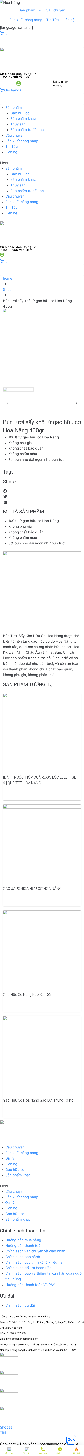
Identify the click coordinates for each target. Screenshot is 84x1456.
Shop (7, 289)
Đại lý (9, 1158)
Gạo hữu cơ (19, 113)
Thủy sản (17, 124)
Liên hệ (11, 152)
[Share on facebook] (42, 491)
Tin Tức (11, 146)
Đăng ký (57, 85)
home (7, 278)
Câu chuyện (15, 135)
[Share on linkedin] (42, 502)
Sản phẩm (13, 108)
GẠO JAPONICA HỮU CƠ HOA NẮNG (32, 888)
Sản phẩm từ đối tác (27, 130)
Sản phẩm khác (23, 119)
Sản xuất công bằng (21, 141)
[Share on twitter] (42, 497)
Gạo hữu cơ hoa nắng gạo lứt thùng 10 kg (38, 1100)
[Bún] (42, 310)
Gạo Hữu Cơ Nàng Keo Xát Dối (27, 994)
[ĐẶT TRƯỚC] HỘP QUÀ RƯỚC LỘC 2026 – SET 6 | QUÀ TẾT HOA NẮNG (40, 780)
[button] (42, 163)
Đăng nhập (60, 81)
